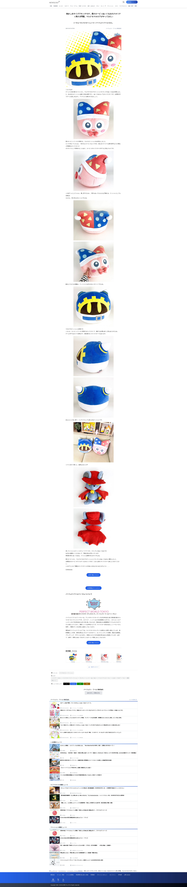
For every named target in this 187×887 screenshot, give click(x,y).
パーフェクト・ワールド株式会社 (113, 28)
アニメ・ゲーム (73, 6)
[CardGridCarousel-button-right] (121, 658)
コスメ (116, 6)
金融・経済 (130, 6)
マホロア (119, 678)
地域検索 (55, 6)
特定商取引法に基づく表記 (82, 874)
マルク (123, 678)
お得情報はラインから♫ (93, 588)
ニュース (87, 678)
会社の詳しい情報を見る (93, 693)
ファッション (110, 6)
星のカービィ (54, 680)
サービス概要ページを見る (176, 883)
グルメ (97, 6)
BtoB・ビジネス (82, 6)
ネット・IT (103, 6)
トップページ (54, 870)
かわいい (60, 678)
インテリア (54, 678)
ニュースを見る (132, 699)
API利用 (120, 874)
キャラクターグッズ (67, 678)
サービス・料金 (60, 874)
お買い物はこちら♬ (93, 575)
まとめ (114, 678)
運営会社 (53, 874)
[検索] (123, 2)
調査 (136, 6)
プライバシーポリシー (102, 874)
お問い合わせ (127, 874)
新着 (51, 6)
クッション (75, 678)
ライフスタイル (123, 6)
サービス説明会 (70, 874)
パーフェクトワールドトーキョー (104, 678)
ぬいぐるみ (93, 678)
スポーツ (67, 6)
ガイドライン (113, 874)
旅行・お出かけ (91, 6)
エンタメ (61, 6)
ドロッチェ (82, 678)
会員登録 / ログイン (131, 2)
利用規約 (93, 874)
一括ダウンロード (94, 667)
